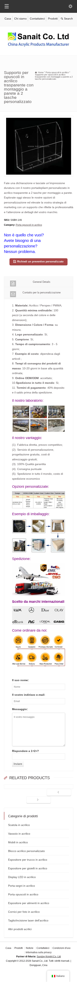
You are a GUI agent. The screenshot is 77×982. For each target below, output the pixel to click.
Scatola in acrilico (19, 825)
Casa (8, 18)
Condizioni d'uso (61, 948)
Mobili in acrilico (18, 842)
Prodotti (53, 18)
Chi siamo (20, 18)
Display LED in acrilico (22, 877)
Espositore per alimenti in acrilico (28, 903)
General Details (41, 281)
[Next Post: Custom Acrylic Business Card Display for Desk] (38, 800)
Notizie (29, 948)
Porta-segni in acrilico (21, 885)
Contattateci (37, 18)
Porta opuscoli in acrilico (29, 225)
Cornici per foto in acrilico (24, 911)
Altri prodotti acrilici (20, 929)
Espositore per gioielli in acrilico (27, 868)
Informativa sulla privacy (39, 952)
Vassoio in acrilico (19, 833)
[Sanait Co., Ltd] (38, 47)
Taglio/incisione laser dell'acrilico (28, 920)
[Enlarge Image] (38, 118)
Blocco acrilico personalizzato (26, 851)
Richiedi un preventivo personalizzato (40, 261)
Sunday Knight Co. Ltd (49, 956)
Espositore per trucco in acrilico (27, 859)
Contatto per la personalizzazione (42, 292)
